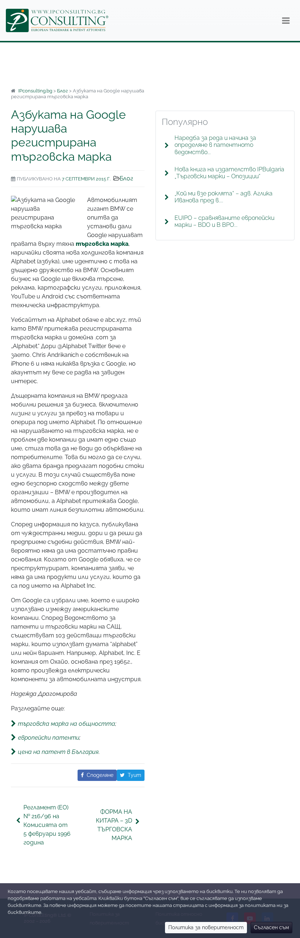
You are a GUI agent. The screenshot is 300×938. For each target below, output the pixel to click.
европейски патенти (48, 737)
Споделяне (100, 775)
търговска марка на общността (66, 723)
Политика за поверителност (206, 927)
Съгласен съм (271, 927)
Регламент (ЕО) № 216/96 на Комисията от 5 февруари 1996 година (47, 825)
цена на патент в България (58, 751)
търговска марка (102, 243)
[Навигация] (286, 20)
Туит (134, 775)
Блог (126, 178)
